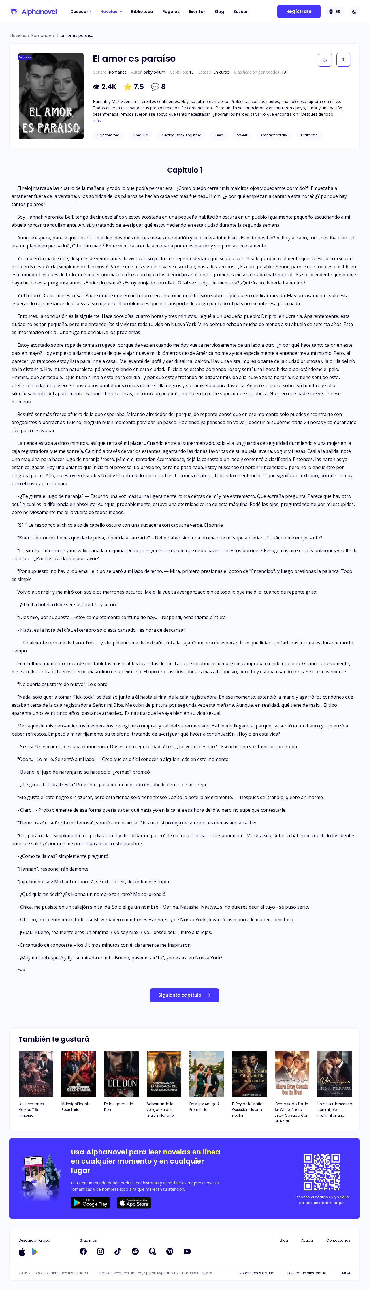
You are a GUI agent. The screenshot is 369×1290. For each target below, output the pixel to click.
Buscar (240, 11)
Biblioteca (142, 11)
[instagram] (100, 1251)
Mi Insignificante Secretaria (75, 1106)
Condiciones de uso (256, 1272)
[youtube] (187, 1251)
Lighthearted (108, 135)
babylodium (154, 72)
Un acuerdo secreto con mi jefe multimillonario (334, 1109)
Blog (219, 11)
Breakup (140, 135)
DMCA (345, 1272)
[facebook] (83, 1251)
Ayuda (307, 1240)
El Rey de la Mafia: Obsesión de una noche (247, 1109)
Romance (41, 35)
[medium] (169, 1251)
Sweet (242, 135)
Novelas (18, 35)
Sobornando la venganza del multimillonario (160, 1109)
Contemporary (274, 135)
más (97, 120)
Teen (219, 135)
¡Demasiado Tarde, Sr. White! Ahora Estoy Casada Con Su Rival (291, 1112)
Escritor (197, 11)
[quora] (152, 1251)
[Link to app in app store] (22, 1252)
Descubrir (80, 11)
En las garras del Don (119, 1106)
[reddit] (135, 1251)
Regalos (171, 11)
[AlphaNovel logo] (33, 11)
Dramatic (309, 135)
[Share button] (343, 60)
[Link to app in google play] (35, 1251)
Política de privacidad (307, 1272)
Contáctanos (338, 1240)
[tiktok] (117, 1251)
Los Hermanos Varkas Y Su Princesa (31, 1109)
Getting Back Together (181, 135)
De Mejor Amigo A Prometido (204, 1106)
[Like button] (325, 60)
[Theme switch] (354, 11)
